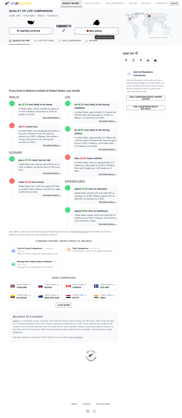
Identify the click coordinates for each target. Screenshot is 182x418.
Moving (133, 3)
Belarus (16, 321)
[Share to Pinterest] (141, 60)
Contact (87, 404)
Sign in (174, 4)
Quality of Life (70, 3)
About (74, 404)
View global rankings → (52, 118)
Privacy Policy (103, 404)
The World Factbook (79, 232)
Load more (64, 305)
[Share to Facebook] (126, 60)
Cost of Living (92, 3)
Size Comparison (114, 3)
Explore (145, 3)
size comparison (75, 337)
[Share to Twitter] (133, 60)
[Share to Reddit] (155, 60)
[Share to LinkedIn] (148, 60)
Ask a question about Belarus (145, 108)
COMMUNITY (161, 3)
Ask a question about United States (145, 98)
